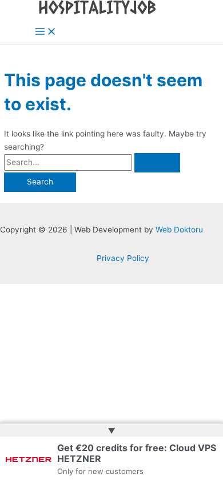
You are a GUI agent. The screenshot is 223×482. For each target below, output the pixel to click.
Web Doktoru (179, 229)
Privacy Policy (123, 258)
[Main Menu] (45, 32)
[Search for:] (92, 162)
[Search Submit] (157, 162)
